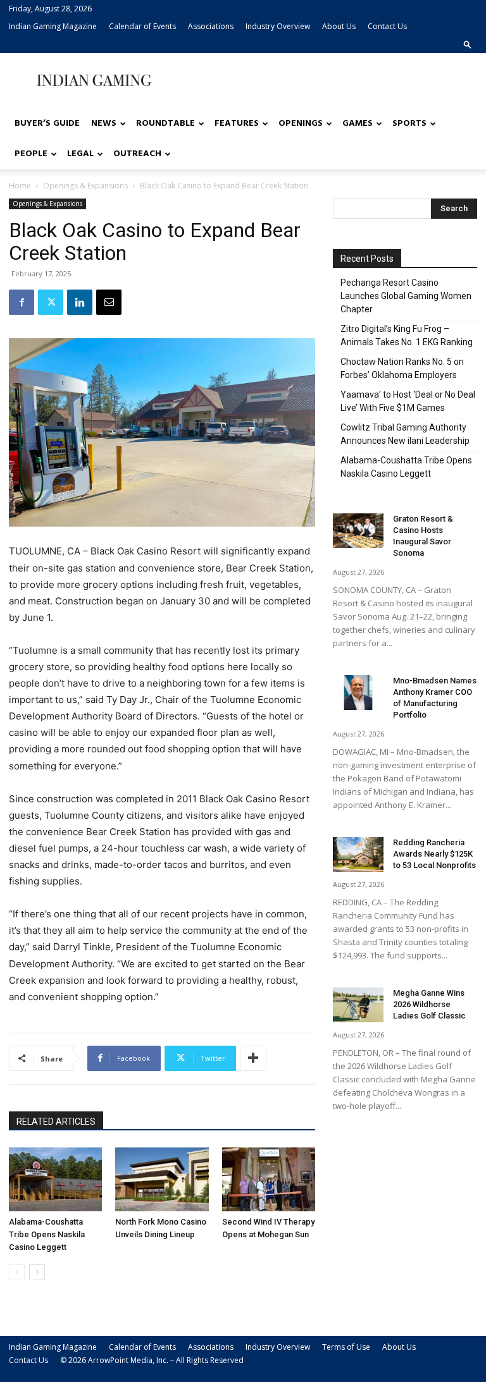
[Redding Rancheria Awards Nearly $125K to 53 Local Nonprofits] (358, 854)
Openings (300, 123)
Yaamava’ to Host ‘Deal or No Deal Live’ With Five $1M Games (407, 401)
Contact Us (387, 26)
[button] (467, 44)
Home (20, 185)
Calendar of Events (142, 26)
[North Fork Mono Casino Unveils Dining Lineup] (161, 1179)
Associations (211, 26)
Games (357, 123)
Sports (409, 123)
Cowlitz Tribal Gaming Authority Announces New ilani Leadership (405, 434)
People (31, 154)
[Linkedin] (79, 302)
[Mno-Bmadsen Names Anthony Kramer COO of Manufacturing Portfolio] (358, 692)
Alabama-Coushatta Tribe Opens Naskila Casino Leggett (47, 1234)
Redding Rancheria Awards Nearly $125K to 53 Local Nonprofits (434, 854)
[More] (253, 1058)
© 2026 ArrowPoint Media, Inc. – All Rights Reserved (152, 1360)
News (103, 123)
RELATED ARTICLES (56, 1121)
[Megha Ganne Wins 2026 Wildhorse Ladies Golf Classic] (358, 1005)
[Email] (109, 302)
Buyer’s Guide (47, 123)
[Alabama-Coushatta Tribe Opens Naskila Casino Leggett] (55, 1179)
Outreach (137, 154)
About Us (339, 26)
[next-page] (37, 1272)
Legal (80, 154)
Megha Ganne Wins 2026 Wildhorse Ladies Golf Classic (429, 1004)
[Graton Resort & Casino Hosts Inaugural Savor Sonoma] (358, 530)
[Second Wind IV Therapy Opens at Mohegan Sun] (268, 1179)
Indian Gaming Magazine (53, 26)
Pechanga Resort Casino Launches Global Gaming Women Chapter (405, 296)
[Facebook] (21, 302)
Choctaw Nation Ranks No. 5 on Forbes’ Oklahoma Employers (402, 368)
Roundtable (165, 123)
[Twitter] (50, 302)
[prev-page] (17, 1272)
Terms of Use (346, 1347)
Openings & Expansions (85, 185)
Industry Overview (278, 26)
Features (237, 123)
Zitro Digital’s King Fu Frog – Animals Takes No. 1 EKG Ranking (406, 335)
